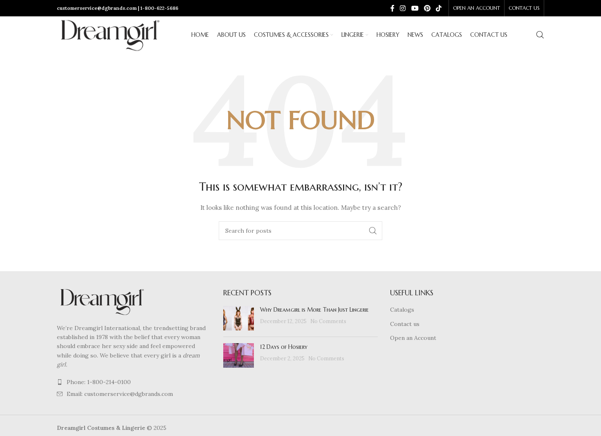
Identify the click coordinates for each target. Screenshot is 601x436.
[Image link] (102, 300)
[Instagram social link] (402, 8)
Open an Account (413, 338)
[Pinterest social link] (427, 8)
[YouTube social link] (414, 8)
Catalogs (402, 309)
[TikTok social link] (438, 8)
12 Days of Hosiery (283, 347)
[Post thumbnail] (238, 318)
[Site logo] (110, 34)
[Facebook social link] (392, 8)
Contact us (404, 324)
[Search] (540, 35)
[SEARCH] (372, 230)
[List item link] (134, 382)
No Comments (328, 321)
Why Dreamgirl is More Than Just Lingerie (314, 309)
